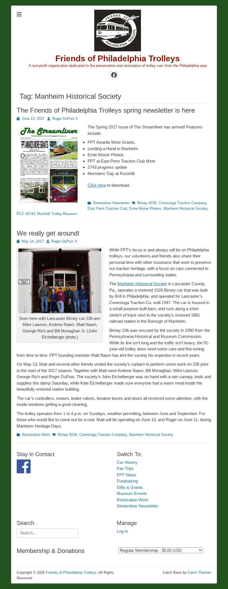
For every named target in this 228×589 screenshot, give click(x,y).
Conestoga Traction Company (182, 203)
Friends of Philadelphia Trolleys (117, 58)
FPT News (126, 474)
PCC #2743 (26, 214)
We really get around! (48, 233)
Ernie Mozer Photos (145, 208)
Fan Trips (125, 468)
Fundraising (127, 481)
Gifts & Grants (130, 487)
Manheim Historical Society (185, 208)
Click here (97, 185)
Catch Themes (199, 572)
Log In (122, 531)
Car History (127, 462)
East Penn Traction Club (107, 208)
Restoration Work (36, 435)
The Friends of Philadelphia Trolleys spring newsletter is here (106, 110)
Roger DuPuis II (65, 119)
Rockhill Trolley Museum (57, 214)
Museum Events (132, 493)
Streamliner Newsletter (111, 203)
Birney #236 (147, 203)
